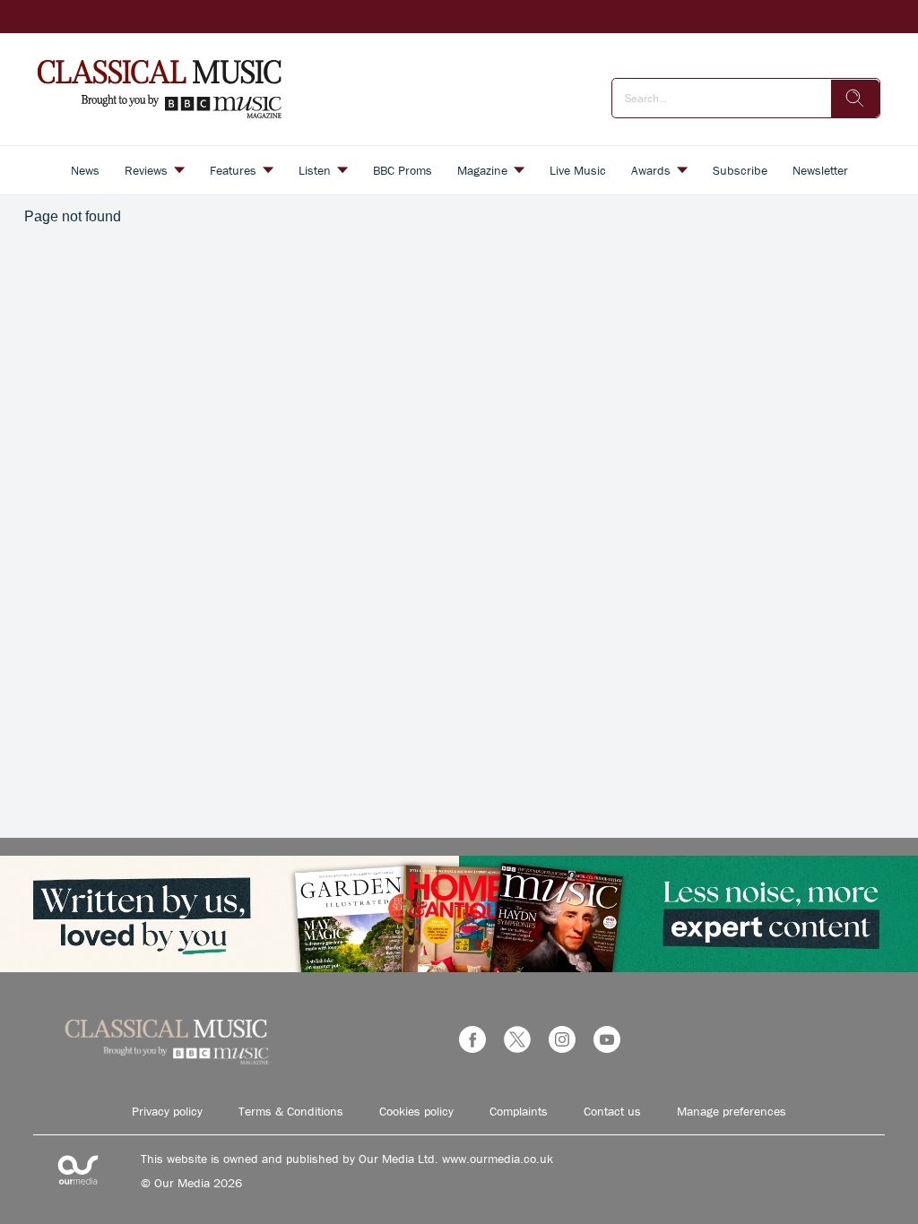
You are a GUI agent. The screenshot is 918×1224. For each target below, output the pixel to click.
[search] (855, 98)
